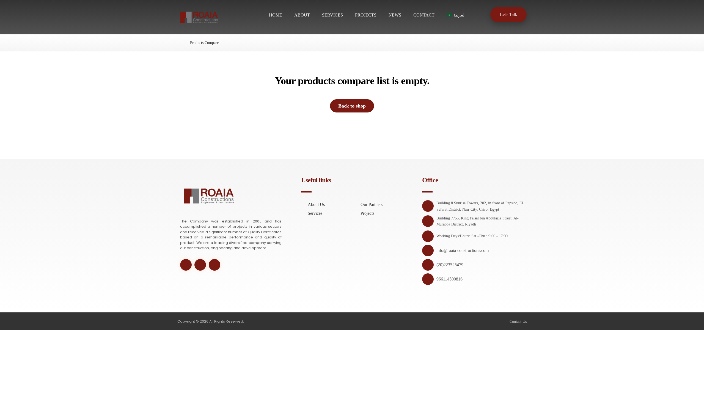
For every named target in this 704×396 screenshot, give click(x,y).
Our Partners (372, 204)
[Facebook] (200, 265)
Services (315, 213)
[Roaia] (178, 43)
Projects (367, 213)
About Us (316, 204)
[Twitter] (186, 265)
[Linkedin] (214, 265)
